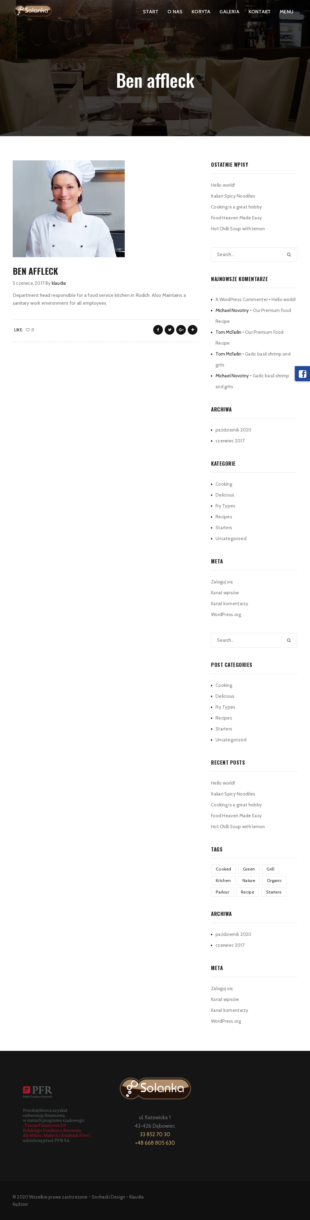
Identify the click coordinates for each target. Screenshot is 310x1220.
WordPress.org (226, 614)
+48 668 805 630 (155, 1143)
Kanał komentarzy (230, 603)
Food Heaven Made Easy (236, 218)
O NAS (175, 12)
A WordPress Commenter (242, 299)
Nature (248, 880)
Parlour (222, 892)
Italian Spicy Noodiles (233, 196)
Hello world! (223, 185)
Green (249, 869)
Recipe (247, 892)
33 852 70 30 (155, 1134)
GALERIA (229, 12)
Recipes (224, 517)
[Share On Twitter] (169, 330)
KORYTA (201, 12)
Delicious (225, 495)
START (150, 12)
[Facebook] (302, 373)
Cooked (223, 869)
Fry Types (226, 506)
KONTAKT (260, 12)
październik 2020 (234, 430)
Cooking (224, 484)
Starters (224, 527)
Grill (270, 869)
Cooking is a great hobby (236, 207)
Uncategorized (231, 538)
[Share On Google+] (181, 330)
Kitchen (223, 880)
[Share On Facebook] (158, 330)
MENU (286, 12)
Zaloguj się (222, 582)
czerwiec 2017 (230, 441)
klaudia (59, 283)
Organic (274, 880)
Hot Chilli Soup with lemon (238, 228)
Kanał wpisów (225, 592)
